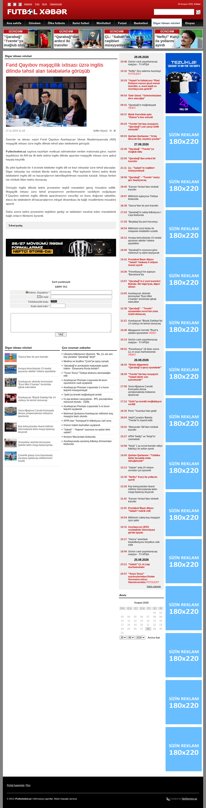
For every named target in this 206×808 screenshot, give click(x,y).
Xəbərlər (28, 4)
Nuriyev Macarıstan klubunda (80, 436)
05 (135, 616)
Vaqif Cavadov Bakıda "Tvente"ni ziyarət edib (140, 419)
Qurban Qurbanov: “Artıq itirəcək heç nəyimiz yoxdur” (144, 137)
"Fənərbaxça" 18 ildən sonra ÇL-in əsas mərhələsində (143, 350)
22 (154, 624)
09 (160, 616)
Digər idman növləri (166, 23)
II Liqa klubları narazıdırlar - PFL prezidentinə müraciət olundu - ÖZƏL (88, 400)
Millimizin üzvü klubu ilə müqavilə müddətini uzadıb (143, 230)
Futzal (122, 23)
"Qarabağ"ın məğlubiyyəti (142, 105)
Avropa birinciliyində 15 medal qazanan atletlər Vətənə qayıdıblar (37, 370)
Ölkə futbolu (56, 23)
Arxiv (44, 4)
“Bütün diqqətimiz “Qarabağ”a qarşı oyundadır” (145, 366)
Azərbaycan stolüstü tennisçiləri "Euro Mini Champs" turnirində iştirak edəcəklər (35, 384)
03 (122, 616)
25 (128, 628)
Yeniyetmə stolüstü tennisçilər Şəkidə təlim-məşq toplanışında (35, 443)
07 (148, 616)
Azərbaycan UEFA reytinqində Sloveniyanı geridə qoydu (141, 530)
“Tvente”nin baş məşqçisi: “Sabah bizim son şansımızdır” (143, 377)
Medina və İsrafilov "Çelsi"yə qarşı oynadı (86, 361)
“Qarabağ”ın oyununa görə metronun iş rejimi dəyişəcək (143, 251)
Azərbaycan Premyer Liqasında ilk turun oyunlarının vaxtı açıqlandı (85, 381)
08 (154, 616)
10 (122, 620)
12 (135, 620)
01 (154, 612)
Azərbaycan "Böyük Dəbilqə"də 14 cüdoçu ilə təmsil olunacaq (37, 399)
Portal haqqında (15, 785)
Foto (37, 4)
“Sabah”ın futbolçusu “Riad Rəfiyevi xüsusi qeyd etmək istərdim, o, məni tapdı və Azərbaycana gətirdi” (144, 84)
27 (141, 628)
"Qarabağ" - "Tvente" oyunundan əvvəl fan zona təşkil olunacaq (143, 311)
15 (154, 620)
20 (141, 624)
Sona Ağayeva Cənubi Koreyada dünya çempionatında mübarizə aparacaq (36, 413)
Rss (28, 785)
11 (129, 620)
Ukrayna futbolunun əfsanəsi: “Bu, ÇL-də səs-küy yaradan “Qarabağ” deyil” (88, 355)
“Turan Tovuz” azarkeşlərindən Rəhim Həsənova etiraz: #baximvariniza (141, 578)
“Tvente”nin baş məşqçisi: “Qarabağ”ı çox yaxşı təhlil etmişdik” (143, 127)
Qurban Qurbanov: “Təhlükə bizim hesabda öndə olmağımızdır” (144, 458)
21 (148, 624)
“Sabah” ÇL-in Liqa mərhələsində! (139, 566)
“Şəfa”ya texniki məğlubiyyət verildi (83, 394)
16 (160, 620)
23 (160, 624)
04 (128, 616)
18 (128, 624)
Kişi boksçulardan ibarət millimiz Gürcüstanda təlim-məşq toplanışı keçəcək (36, 429)
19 (135, 624)
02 (160, 612)
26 (135, 628)
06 (141, 616)
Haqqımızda (56, 4)
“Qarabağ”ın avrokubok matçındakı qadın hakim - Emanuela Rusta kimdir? (86, 367)
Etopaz (190, 23)
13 (141, 620)
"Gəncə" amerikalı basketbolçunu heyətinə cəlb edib (144, 542)
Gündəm (34, 23)
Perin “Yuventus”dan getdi (142, 411)
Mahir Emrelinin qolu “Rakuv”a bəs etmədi (140, 116)
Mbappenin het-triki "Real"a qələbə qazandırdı (143, 331)
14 (148, 620)
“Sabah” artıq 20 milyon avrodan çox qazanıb (141, 469)
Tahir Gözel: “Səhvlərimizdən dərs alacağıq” (144, 97)
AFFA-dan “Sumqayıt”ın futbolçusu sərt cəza (87, 420)
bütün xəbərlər (154, 586)
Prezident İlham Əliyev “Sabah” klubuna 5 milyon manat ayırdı (143, 262)
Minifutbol (104, 23)
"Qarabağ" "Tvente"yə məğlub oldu (141, 150)
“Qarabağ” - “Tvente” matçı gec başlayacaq (144, 179)
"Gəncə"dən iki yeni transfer (33, 356)
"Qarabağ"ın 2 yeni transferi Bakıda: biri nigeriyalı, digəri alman (144, 284)
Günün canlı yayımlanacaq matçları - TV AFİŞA (142, 63)
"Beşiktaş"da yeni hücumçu (143, 221)
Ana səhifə (14, 23)
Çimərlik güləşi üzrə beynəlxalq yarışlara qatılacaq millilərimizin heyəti (35, 458)
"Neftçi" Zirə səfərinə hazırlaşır (144, 71)
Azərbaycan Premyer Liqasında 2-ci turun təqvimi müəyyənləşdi (86, 389)
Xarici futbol (80, 23)
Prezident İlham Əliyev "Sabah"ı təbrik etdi (141, 509)
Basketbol (141, 23)
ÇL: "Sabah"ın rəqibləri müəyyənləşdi (141, 169)
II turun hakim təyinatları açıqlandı (82, 425)
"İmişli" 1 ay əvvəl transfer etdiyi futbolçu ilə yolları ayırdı (145, 447)
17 (122, 624)
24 (122, 628)
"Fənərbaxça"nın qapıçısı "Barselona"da (141, 273)
